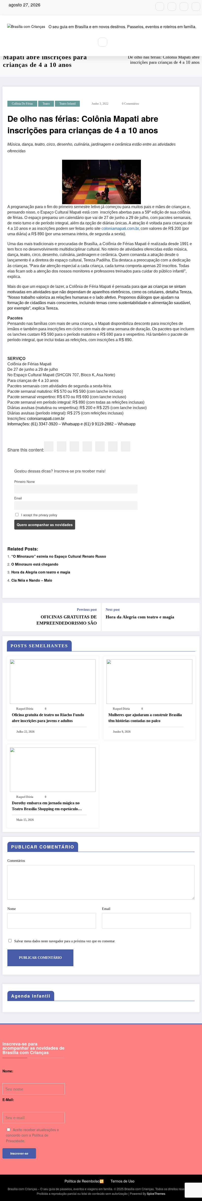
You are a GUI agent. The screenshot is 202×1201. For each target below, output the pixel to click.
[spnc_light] (114, 42)
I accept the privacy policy (38, 515)
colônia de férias (22, 103)
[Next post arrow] (193, 616)
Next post (113, 609)
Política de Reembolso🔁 (84, 1181)
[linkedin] (74, 446)
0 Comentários (130, 103)
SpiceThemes (156, 1193)
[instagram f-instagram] (159, 6)
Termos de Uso (123, 1181)
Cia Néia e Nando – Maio (31, 580)
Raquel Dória (24, 708)
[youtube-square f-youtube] (196, 6)
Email (18, 498)
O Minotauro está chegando (34, 564)
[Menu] (88, 42)
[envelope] (87, 446)
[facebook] (48, 446)
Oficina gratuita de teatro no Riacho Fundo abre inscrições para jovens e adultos (48, 718)
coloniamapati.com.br (120, 228)
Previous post (87, 609)
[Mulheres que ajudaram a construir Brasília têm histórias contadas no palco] (149, 681)
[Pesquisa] (102, 42)
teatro (46, 103)
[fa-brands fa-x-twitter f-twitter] (184, 6)
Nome (11, 909)
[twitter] (61, 446)
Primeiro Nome (24, 481)
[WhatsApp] (113, 446)
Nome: (7, 1070)
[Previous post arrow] (9, 616)
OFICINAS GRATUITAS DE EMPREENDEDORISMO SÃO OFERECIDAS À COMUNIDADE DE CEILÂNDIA (60, 620)
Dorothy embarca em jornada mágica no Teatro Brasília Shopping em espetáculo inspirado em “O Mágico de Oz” (46, 806)
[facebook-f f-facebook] (172, 6)
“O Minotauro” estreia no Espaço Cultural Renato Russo (58, 556)
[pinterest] (100, 446)
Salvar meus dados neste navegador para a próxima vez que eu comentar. (65, 941)
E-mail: (8, 1099)
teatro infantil (67, 103)
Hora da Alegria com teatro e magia (40, 572)
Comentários (16, 861)
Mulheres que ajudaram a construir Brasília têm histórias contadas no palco (145, 718)
